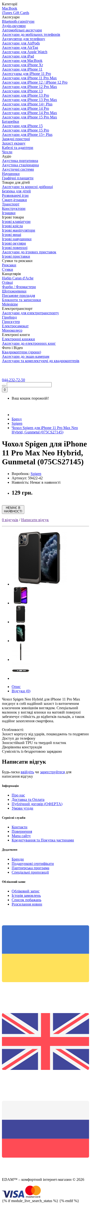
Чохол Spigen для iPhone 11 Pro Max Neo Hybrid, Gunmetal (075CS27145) (45, 430)
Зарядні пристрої (16, 139)
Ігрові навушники (17, 239)
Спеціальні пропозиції (30, 872)
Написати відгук (35, 520)
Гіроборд (9, 317)
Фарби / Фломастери (19, 287)
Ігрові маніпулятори (18, 230)
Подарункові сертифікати (33, 864)
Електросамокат (15, 326)
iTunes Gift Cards (15, 13)
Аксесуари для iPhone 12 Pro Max (29, 87)
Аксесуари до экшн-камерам (25, 356)
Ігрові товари (13, 217)
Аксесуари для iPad (18, 56)
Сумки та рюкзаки (17, 261)
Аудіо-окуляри (14, 26)
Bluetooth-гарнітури (18, 21)
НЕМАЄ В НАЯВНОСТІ (13, 509)
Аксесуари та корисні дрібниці (27, 187)
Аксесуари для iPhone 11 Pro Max (29, 78)
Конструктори (13, 208)
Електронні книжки (18, 339)
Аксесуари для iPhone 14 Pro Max (29, 113)
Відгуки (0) (21, 691)
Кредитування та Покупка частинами (43, 840)
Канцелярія (11, 274)
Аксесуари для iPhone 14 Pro (25, 108)
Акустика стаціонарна (20, 165)
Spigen (17, 423)
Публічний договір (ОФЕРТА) (37, 804)
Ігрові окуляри (14, 243)
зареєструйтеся (52, 772)
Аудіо (6, 156)
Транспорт (10, 204)
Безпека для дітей (16, 191)
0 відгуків (10, 520)
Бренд (17, 419)
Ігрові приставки (16, 256)
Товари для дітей (16, 182)
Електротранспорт (17, 309)
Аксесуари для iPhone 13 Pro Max (29, 100)
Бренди (18, 859)
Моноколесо (12, 330)
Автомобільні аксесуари (22, 30)
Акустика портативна (20, 161)
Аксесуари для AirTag (20, 47)
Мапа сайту (21, 836)
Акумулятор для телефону (23, 39)
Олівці (7, 282)
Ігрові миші (11, 235)
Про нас (18, 795)
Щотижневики (14, 291)
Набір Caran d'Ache (17, 278)
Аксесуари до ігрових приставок (29, 252)
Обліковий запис (26, 891)
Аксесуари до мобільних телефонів (31, 34)
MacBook (9, 8)
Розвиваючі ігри (15, 195)
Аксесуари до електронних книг (29, 343)
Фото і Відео (12, 348)
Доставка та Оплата (28, 799)
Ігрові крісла (12, 226)
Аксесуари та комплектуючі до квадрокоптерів (40, 361)
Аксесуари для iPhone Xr (22, 65)
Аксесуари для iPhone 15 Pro (25, 130)
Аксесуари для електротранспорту (30, 313)
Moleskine (10, 304)
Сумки (7, 269)
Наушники (11, 174)
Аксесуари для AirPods (21, 43)
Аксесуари (11, 17)
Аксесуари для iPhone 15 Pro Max (29, 117)
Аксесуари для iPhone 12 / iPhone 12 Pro (34, 82)
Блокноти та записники (21, 300)
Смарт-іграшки (14, 200)
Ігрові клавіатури (16, 221)
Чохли (7, 152)
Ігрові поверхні (14, 248)
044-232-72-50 (13, 380)
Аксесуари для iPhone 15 (22, 126)
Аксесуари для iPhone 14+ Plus (27, 104)
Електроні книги (16, 335)
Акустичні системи (18, 169)
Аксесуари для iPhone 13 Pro (25, 95)
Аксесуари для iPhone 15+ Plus (27, 134)
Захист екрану (13, 143)
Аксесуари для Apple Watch (24, 52)
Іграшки (9, 213)
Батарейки (10, 121)
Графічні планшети (17, 178)
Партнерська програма (30, 868)
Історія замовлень (26, 895)
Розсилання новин (27, 904)
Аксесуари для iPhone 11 (22, 69)
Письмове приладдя (18, 295)
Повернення (22, 831)
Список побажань (26, 900)
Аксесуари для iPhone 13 (22, 91)
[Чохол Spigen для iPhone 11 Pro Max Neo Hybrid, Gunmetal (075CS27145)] (39, 584)
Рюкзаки (9, 265)
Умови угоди (22, 808)
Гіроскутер (11, 322)
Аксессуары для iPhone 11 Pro (26, 74)
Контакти (19, 827)
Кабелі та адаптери (17, 148)
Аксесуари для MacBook (22, 60)
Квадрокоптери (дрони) (21, 352)
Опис (16, 687)
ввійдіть (27, 772)
